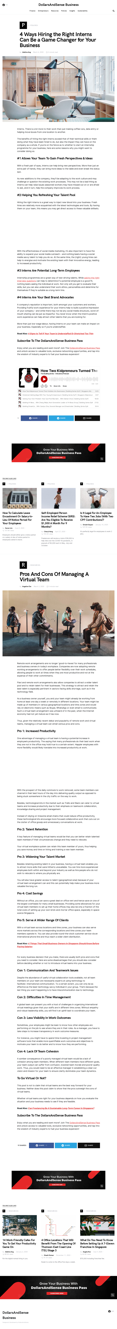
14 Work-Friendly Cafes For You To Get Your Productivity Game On (19, 1243)
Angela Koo (87, 1252)
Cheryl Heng (48, 532)
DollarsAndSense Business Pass (85, 348)
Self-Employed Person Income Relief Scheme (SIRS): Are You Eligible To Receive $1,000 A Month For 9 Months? (58, 519)
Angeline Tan (26, 586)
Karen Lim (8, 528)
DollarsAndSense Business (59, 5)
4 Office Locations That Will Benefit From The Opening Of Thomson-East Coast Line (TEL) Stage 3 (58, 1245)
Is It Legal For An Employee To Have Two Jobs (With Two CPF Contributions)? (96, 516)
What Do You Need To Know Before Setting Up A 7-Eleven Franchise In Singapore (97, 1243)
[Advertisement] (58, 230)
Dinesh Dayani (88, 525)
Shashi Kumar (49, 1255)
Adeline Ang (26, 52)
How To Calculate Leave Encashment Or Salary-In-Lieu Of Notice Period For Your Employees (18, 518)
